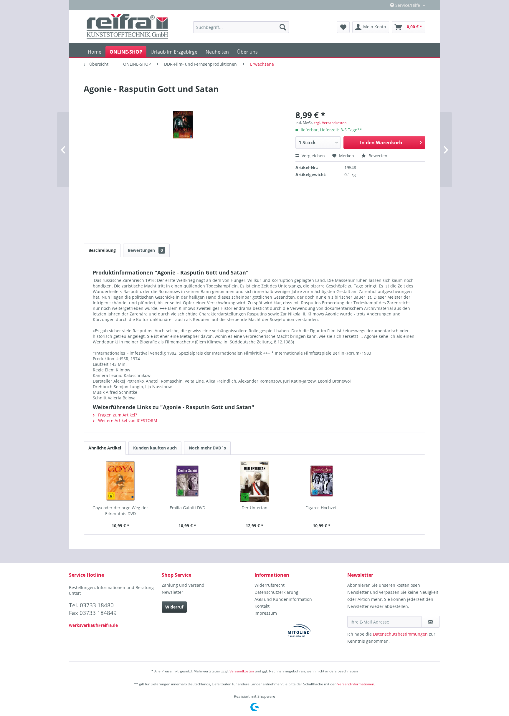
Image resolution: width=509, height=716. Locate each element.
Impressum (265, 613)
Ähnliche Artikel (104, 448)
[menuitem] (241, 27)
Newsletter (172, 592)
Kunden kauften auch (155, 448)
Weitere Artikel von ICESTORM (127, 420)
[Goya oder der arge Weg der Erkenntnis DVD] (120, 481)
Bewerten (377, 155)
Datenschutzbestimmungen (400, 634)
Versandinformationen (355, 684)
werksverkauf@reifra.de (93, 625)
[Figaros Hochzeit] (321, 481)
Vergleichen (312, 155)
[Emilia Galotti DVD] (187, 481)
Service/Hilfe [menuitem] (407, 5)
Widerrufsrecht (269, 585)
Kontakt (262, 606)
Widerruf (174, 607)
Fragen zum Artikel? (117, 415)
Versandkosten (241, 671)
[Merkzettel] (343, 27)
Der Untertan (254, 507)
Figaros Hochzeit (321, 507)
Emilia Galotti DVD (187, 507)
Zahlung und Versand (183, 585)
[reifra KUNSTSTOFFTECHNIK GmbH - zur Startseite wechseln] (127, 27)
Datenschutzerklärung (276, 592)
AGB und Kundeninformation (283, 599)
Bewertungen (145, 250)
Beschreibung (102, 250)
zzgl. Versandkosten (330, 122)
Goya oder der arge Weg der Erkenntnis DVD (120, 510)
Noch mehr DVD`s (207, 448)
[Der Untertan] (254, 481)
